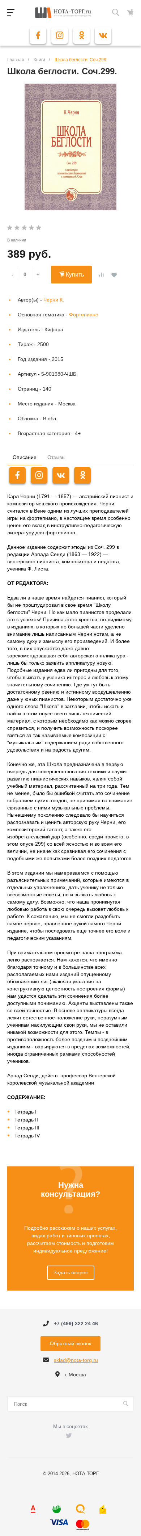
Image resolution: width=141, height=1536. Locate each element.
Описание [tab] (25, 457)
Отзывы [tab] (56, 457)
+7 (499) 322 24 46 (76, 1323)
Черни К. (53, 300)
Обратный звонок (70, 1343)
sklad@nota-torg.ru (76, 1360)
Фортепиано (83, 314)
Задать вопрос (71, 1272)
